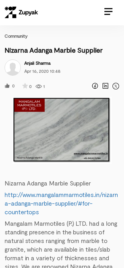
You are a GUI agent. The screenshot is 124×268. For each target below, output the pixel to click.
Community (16, 36)
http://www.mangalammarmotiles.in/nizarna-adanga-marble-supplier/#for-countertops (61, 203)
